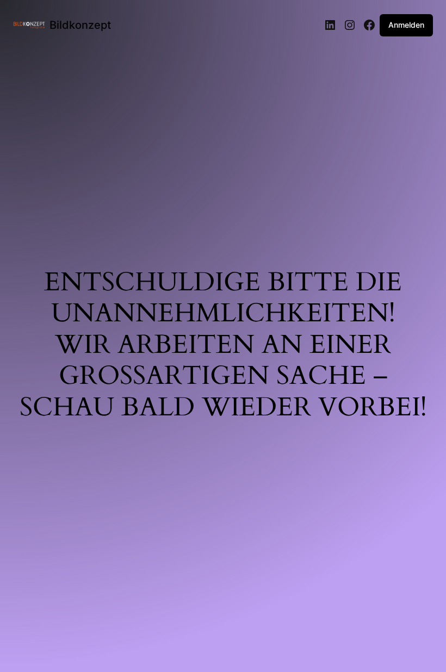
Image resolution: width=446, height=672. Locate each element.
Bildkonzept (80, 25)
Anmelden (406, 24)
